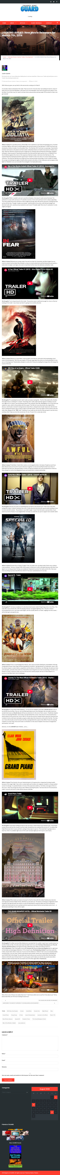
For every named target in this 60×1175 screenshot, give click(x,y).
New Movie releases (7, 1019)
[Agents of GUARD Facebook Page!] (56, 1)
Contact (49, 23)
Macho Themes (34, 1173)
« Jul (33, 1119)
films (52, 1011)
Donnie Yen (37, 1011)
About (12, 23)
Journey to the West (43, 1015)
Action (22, 1011)
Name (4, 1053)
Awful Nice (28, 1011)
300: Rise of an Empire (12, 1011)
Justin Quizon (6, 73)
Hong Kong (14, 1015)
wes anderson (21, 1023)
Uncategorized (23, 81)
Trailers (17, 81)
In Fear (21, 1015)
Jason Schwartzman (16, 957)
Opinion (14, 81)
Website (4, 1067)
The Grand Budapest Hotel (39, 1019)
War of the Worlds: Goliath (9, 1023)
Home (4, 23)
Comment (5, 1035)
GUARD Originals (36, 23)
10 (33, 1104)
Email (3, 1060)
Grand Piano (6, 1015)
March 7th (52, 1015)
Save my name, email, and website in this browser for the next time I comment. (23, 1075)
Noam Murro (30, 406)
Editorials (5, 81)
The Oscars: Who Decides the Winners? (48, 1000)
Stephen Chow (26, 1019)
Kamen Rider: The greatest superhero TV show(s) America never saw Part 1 (21, 1003)
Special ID (17, 1019)
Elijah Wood (45, 1011)
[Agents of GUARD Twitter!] (53, 1)
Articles (22, 23)
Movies (9, 81)
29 (52, 1112)
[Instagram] (50, 1)
